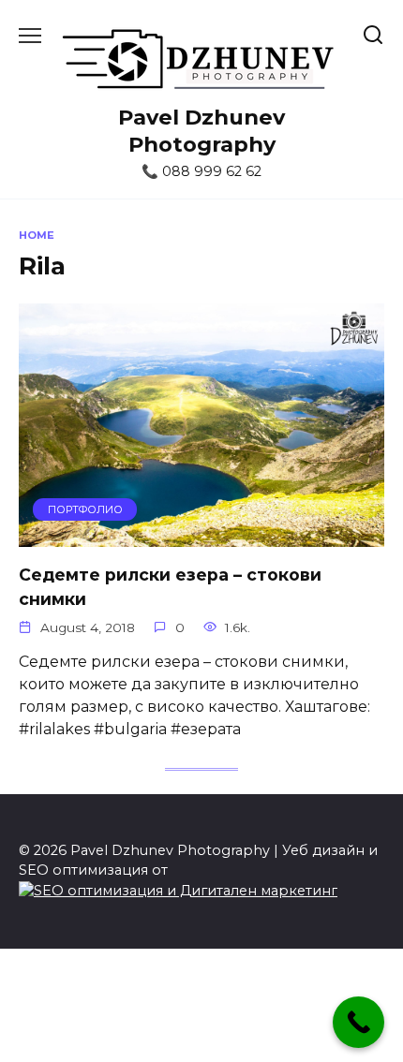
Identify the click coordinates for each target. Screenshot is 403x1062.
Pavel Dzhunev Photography (201, 130)
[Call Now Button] (358, 1022)
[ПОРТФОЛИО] (201, 535)
